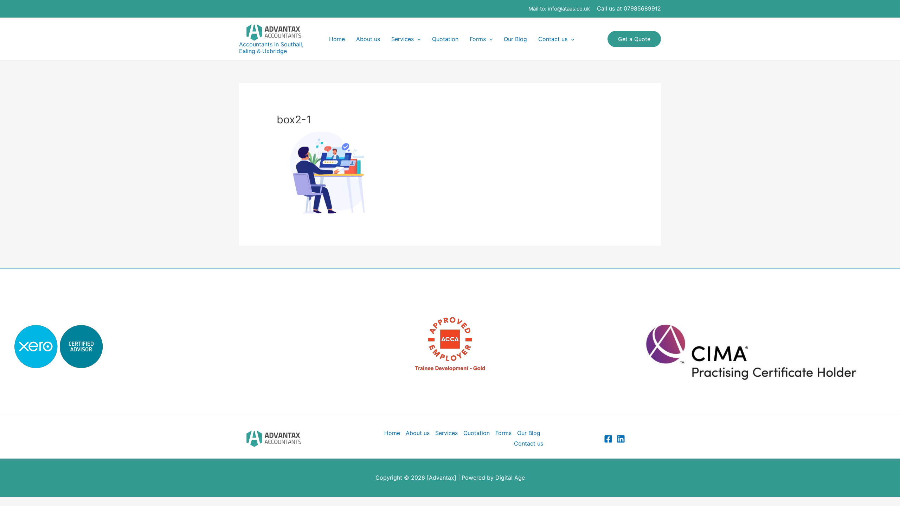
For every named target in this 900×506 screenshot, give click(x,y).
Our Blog (515, 39)
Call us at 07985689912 (629, 8)
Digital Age (510, 477)
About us (368, 39)
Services (402, 39)
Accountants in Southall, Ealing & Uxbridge (271, 47)
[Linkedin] (621, 439)
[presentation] (417, 39)
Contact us (552, 39)
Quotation (445, 39)
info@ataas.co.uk (569, 8)
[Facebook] (608, 439)
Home (337, 39)
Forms (478, 39)
